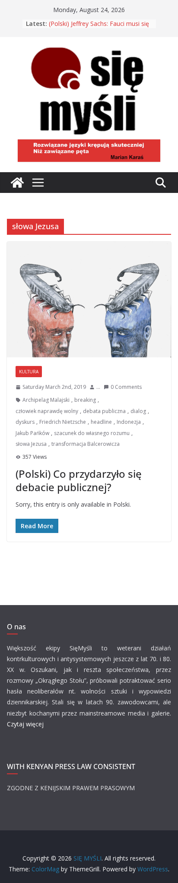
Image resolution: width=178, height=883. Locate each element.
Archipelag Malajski (46, 400)
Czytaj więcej (25, 724)
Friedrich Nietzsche (62, 422)
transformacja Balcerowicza (85, 444)
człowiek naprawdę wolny (47, 411)
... (98, 387)
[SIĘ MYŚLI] (17, 182)
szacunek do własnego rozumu (92, 433)
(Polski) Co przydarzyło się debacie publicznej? (79, 480)
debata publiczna (104, 411)
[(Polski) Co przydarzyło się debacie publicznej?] (89, 299)
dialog (138, 411)
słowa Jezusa (31, 444)
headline (101, 422)
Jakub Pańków (32, 433)
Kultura (28, 372)
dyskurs (25, 422)
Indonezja (129, 422)
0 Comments (126, 387)
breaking (85, 400)
